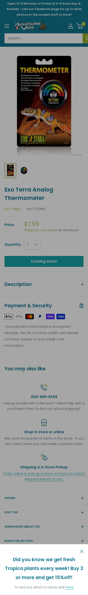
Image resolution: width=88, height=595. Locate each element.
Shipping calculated (40, 230)
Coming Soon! (44, 261)
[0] (80, 26)
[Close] (81, 551)
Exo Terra (12, 209)
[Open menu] (7, 26)
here (70, 587)
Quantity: (13, 244)
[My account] (70, 26)
